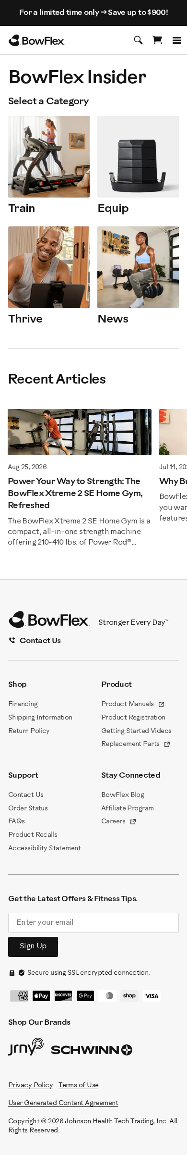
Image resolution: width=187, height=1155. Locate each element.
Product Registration (133, 717)
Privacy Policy (30, 1085)
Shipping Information (40, 717)
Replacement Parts (136, 745)
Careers (119, 822)
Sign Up (33, 946)
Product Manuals (133, 705)
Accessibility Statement (44, 848)
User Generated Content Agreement (63, 1103)
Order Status (27, 808)
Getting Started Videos (136, 731)
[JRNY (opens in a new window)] (26, 1049)
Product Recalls (33, 835)
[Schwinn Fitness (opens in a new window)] (92, 1052)
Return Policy (29, 731)
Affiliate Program (127, 808)
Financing (22, 704)
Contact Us (25, 795)
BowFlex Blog (122, 795)
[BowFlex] (37, 40)
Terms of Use (78, 1085)
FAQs (16, 821)
